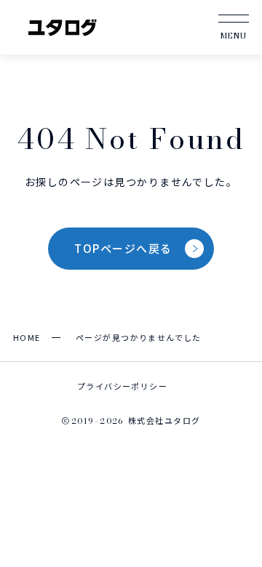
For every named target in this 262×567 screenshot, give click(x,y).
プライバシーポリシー (122, 386)
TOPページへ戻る (123, 248)
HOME (27, 337)
